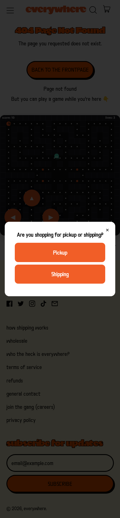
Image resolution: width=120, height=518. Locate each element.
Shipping (60, 274)
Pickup (60, 252)
